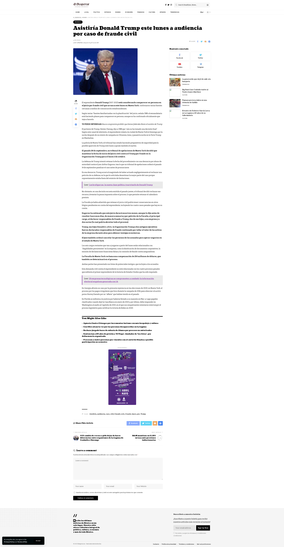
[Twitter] (168, 4)
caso (108, 414)
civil (112, 414)
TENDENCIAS (185, 84)
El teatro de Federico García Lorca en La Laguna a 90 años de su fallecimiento (196, 113)
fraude (128, 414)
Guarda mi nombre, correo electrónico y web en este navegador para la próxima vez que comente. (109, 492)
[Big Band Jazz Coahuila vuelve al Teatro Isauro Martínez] (174, 93)
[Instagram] (171, 4)
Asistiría (93, 414)
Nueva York (133, 105)
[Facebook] (166, 4)
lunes (134, 414)
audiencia (101, 414)
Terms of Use (22, 542)
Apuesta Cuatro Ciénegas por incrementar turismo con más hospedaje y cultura (120, 323)
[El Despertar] (81, 5)
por (138, 414)
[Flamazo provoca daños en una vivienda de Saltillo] (174, 103)
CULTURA (184, 95)
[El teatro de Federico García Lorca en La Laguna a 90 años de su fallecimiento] (174, 114)
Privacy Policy (9, 542)
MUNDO (78, 22)
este (123, 414)
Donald (117, 414)
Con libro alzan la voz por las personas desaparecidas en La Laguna (114, 327)
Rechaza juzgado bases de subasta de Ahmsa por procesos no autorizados (117, 330)
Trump (143, 414)
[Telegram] (200, 65)
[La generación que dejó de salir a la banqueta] (174, 82)
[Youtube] (179, 65)
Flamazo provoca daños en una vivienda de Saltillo (194, 101)
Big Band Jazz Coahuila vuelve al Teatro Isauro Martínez (195, 91)
